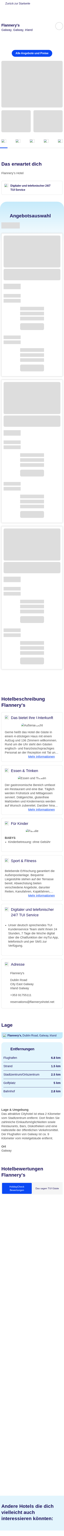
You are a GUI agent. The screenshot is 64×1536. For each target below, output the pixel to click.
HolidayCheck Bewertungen (16, 1188)
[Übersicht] (3, 141)
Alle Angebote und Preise (32, 53)
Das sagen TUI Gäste (47, 1188)
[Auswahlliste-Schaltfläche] (59, 26)
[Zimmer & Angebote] (18, 141)
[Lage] (46, 141)
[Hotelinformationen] (32, 141)
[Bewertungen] (60, 141)
